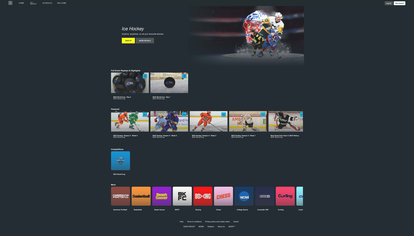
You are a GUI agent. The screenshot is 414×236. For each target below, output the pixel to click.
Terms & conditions (194, 221)
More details (145, 41)
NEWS (201, 226)
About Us (221, 226)
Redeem (211, 226)
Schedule (47, 3)
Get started (399, 3)
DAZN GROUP (189, 226)
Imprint (236, 221)
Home (21, 3)
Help (181, 221)
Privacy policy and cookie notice (217, 221)
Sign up (128, 41)
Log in (388, 3)
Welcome (61, 3)
